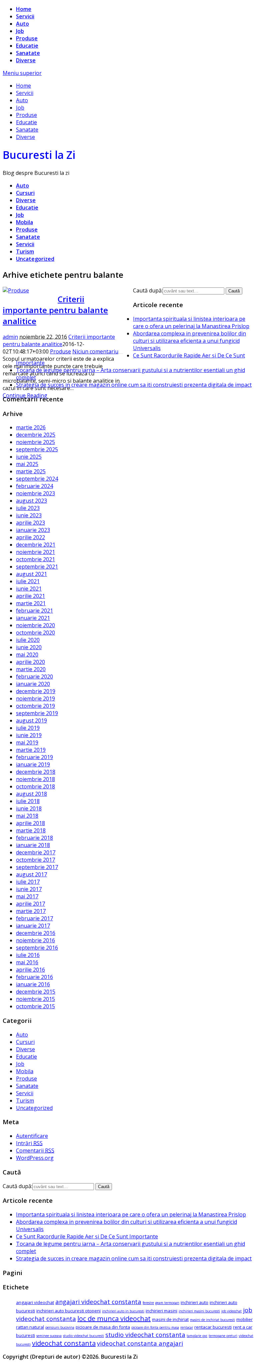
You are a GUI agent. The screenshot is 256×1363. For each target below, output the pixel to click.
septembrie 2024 (37, 478)
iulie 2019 (28, 727)
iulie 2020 (28, 640)
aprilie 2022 (30, 537)
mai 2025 (27, 464)
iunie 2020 (29, 647)
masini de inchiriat (170, 1319)
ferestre (148, 1302)
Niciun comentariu (95, 351)
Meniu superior (22, 73)
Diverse (26, 60)
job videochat (231, 1311)
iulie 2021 (28, 581)
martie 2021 (31, 603)
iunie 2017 (29, 889)
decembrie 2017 (35, 852)
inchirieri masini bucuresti (199, 1311)
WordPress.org (35, 1157)
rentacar (186, 1327)
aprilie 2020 (30, 662)
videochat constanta (64, 1343)
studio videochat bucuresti (83, 1335)
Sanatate (28, 53)
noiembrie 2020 (35, 625)
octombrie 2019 (35, 705)
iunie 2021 (29, 588)
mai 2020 (27, 654)
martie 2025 (31, 471)
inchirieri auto (194, 1302)
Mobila (24, 222)
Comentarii (35, 1150)
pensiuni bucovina (59, 1327)
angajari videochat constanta (98, 1301)
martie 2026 (31, 427)
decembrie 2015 (35, 991)
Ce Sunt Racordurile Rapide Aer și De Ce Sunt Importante (87, 1236)
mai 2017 (27, 896)
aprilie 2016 (30, 969)
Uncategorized (35, 258)
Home (23, 9)
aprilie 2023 (30, 522)
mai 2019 (27, 742)
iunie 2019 (29, 735)
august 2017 (31, 874)
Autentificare (32, 1135)
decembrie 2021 (35, 544)
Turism (25, 251)
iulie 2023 (28, 508)
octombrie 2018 (35, 786)
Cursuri (25, 193)
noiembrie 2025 (35, 442)
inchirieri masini (161, 1311)
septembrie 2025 (37, 449)
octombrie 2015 (35, 1006)
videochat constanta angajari (140, 1343)
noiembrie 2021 (35, 552)
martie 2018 (31, 830)
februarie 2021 (34, 610)
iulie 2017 (28, 881)
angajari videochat (35, 1302)
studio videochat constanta (145, 1334)
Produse (27, 38)
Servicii (25, 16)
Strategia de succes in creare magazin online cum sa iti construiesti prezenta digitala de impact (134, 384)
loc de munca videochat (114, 1318)
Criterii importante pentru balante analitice (55, 309)
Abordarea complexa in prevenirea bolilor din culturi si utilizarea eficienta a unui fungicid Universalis (189, 341)
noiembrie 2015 (35, 999)
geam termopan (167, 1302)
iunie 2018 (29, 808)
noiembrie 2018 (35, 779)
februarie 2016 (34, 977)
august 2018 (31, 793)
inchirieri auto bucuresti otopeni (68, 1311)
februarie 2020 (34, 676)
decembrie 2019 (35, 691)
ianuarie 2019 (33, 764)
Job (20, 31)
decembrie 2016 (35, 933)
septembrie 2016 (37, 947)
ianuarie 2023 (33, 530)
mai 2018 (27, 815)
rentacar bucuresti (213, 1327)
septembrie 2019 (37, 713)
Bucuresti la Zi (39, 155)
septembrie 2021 (37, 566)
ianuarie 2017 (33, 925)
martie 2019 (31, 749)
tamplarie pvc (197, 1335)
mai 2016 (27, 962)
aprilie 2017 (30, 903)
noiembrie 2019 (35, 698)
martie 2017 (31, 911)
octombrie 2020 (35, 632)
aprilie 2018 (30, 823)
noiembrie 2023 (35, 493)
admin (10, 336)
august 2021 (31, 574)
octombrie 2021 (35, 559)
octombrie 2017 (35, 859)
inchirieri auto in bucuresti (123, 1311)
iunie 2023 (29, 515)
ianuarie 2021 (33, 618)
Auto (22, 23)
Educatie (27, 45)
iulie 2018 (28, 801)
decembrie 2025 (35, 434)
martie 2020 (31, 669)
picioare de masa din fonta (103, 1327)
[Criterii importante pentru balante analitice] (16, 290)
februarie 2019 (34, 757)
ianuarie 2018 (33, 845)
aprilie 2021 (30, 596)
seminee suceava (49, 1335)
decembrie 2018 (35, 771)
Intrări (29, 1143)
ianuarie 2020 (33, 683)
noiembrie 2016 (35, 940)
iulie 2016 (28, 955)
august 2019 (31, 720)
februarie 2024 (34, 486)
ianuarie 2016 (33, 984)
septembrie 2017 (37, 867)
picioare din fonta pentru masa (155, 1327)
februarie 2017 (34, 918)
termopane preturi (223, 1335)
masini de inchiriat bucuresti (212, 1319)
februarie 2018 (34, 837)
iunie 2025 (29, 456)
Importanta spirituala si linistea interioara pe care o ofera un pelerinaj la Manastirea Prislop (191, 322)
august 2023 (31, 500)
